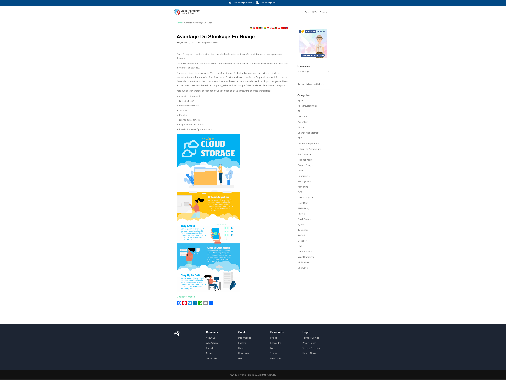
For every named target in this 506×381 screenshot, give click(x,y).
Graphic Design (305, 165)
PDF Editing (303, 208)
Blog (272, 348)
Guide (300, 170)
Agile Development (307, 105)
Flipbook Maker (305, 159)
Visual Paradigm (306, 256)
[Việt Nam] (282, 28)
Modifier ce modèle (186, 296)
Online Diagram (305, 197)
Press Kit (210, 348)
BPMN (301, 127)
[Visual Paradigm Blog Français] (187, 13)
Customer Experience (308, 143)
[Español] (257, 28)
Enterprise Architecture (309, 149)
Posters (301, 213)
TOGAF (301, 235)
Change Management (308, 132)
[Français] (262, 28)
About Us (210, 337)
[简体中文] (284, 28)
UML (300, 246)
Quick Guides (304, 219)
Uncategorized (305, 251)
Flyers (241, 348)
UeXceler (302, 240)
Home (179, 22)
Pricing (273, 337)
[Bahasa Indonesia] (268, 28)
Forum (209, 353)
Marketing (303, 186)
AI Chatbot (303, 116)
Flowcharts (243, 353)
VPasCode (303, 267)
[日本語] (271, 28)
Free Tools (275, 358)
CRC (300, 138)
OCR (300, 192)
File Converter (305, 154)
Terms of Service (310, 337)
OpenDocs (303, 202)
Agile (300, 100)
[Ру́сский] (279, 28)
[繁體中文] (287, 28)
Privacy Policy (309, 342)
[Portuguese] (276, 28)
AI (299, 111)
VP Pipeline (303, 262)
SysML (301, 224)
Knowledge (275, 342)
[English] (254, 28)
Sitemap (274, 353)
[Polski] (273, 28)
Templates (216, 42)
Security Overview (311, 348)
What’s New (212, 342)
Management (304, 181)
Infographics (207, 42)
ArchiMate (303, 122)
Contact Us (211, 358)
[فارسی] (260, 28)
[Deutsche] (251, 28)
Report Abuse (309, 353)
